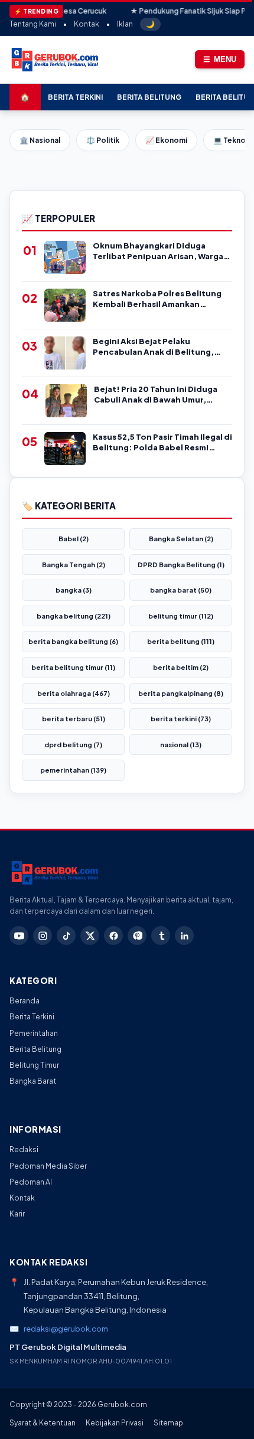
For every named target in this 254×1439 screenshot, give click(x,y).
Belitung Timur (34, 1065)
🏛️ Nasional (39, 140)
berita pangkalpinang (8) (180, 693)
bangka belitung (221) (73, 616)
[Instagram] (42, 935)
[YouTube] (18, 935)
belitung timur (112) (180, 616)
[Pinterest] (137, 935)
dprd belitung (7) (73, 744)
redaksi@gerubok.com (66, 1328)
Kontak (86, 23)
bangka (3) (74, 590)
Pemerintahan (33, 1033)
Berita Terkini (75, 97)
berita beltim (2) (181, 667)
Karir (17, 1213)
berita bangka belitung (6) (73, 641)
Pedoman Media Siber (48, 1166)
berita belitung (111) (180, 641)
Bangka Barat (32, 1081)
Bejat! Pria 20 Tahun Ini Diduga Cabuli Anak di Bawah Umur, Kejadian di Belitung (155, 394)
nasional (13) (180, 744)
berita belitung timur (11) (73, 667)
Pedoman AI (30, 1182)
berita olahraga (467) (73, 693)
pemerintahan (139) (73, 770)
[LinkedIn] (184, 935)
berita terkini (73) (181, 718)
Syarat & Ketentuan (42, 1422)
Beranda (24, 1000)
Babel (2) (73, 538)
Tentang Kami (32, 23)
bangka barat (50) (180, 590)
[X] (89, 935)
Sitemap (168, 1422)
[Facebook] (113, 935)
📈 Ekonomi (166, 140)
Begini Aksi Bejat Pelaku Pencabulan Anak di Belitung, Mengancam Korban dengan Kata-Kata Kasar (153, 346)
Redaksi (23, 1149)
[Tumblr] (160, 935)
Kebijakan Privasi (115, 1422)
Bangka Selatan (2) (181, 538)
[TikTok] (66, 935)
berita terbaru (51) (73, 718)
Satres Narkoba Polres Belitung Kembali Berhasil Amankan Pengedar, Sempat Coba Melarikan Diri (157, 299)
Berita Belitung (149, 97)
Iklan (125, 23)
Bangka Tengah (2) (73, 564)
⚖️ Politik (102, 140)
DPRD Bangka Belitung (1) (181, 564)
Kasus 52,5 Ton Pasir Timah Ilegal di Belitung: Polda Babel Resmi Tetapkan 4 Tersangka (162, 442)
